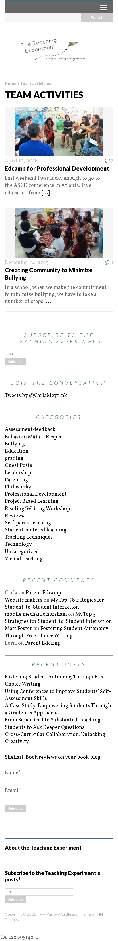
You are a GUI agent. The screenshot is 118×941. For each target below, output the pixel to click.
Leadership (18, 472)
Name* (13, 773)
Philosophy (18, 487)
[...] (46, 193)
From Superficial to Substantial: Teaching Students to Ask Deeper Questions (53, 724)
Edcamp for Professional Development (57, 168)
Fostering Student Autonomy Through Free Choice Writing (56, 632)
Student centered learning (35, 530)
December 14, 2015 (26, 262)
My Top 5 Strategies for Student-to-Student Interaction (54, 604)
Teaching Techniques (29, 537)
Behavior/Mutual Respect (34, 437)
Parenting (16, 480)
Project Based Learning (31, 501)
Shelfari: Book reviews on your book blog (53, 757)
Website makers (23, 600)
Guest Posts (18, 465)
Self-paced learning (28, 523)
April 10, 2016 (21, 161)
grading (14, 458)
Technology (18, 544)
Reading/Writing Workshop (37, 508)
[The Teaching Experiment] (59, 49)
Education (17, 451)
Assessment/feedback (30, 429)
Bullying (15, 444)
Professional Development (36, 494)
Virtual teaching (24, 558)
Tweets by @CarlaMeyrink (36, 395)
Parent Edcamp (43, 592)
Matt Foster (18, 628)
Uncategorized (22, 551)
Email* (13, 790)
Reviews (14, 515)
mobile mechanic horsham (36, 614)
